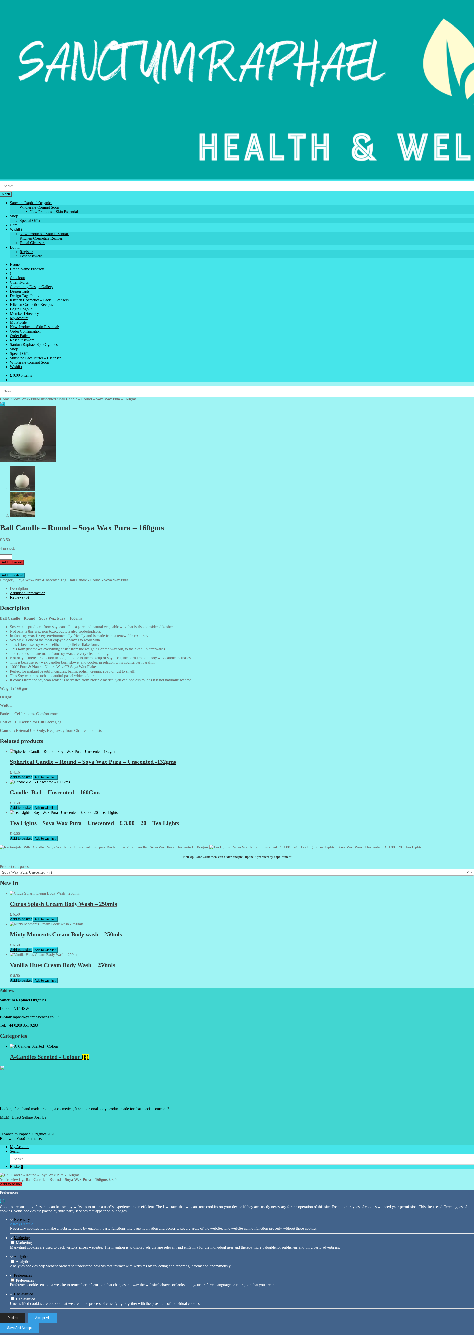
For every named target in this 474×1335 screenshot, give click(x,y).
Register (26, 252)
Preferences (23, 1275)
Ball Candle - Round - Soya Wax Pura (98, 580)
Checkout (17, 278)
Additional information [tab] (27, 593)
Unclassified (23, 1294)
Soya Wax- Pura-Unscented (34, 399)
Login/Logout (21, 309)
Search (15, 1151)
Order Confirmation (25, 331)
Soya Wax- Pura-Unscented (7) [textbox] (235, 872)
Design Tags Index (24, 296)
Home (15, 264)
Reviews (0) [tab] (19, 597)
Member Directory (24, 313)
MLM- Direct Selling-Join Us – (24, 1117)
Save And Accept (19, 1328)
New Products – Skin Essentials (54, 212)
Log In (15, 247)
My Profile (18, 322)
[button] (2, 404)
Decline (12, 1318)
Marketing (22, 1238)
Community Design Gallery (31, 287)
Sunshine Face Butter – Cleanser (35, 358)
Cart (13, 225)
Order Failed (20, 336)
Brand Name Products (27, 269)
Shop (14, 216)
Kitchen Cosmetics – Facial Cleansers (39, 300)
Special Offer (30, 220)
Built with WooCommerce (20, 1138)
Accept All (42, 1318)
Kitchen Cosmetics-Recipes (41, 238)
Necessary (22, 1219)
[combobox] (237, 872)
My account (19, 318)
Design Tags (19, 291)
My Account (19, 1147)
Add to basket (12, 562)
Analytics (21, 1256)
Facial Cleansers (32, 243)
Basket (16, 1167)
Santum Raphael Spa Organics (34, 344)
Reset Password (22, 340)
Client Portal (19, 282)
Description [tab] (19, 588)
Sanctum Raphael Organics (31, 203)
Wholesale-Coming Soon (39, 207)
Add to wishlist (12, 575)
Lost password (31, 256)
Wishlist (16, 229)
